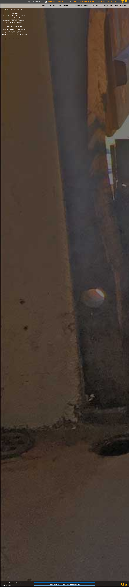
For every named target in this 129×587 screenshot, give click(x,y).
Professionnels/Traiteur (80, 5)
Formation (108, 5)
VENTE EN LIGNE (37, 2)
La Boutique (63, 5)
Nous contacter (120, 5)
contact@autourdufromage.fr (13, 583)
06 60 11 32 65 (7, 585)
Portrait (52, 5)
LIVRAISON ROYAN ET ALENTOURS (84, 2)
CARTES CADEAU (107, 2)
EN (118, 2)
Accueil (43, 5)
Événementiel (96, 5)
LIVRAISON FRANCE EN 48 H (57, 2)
